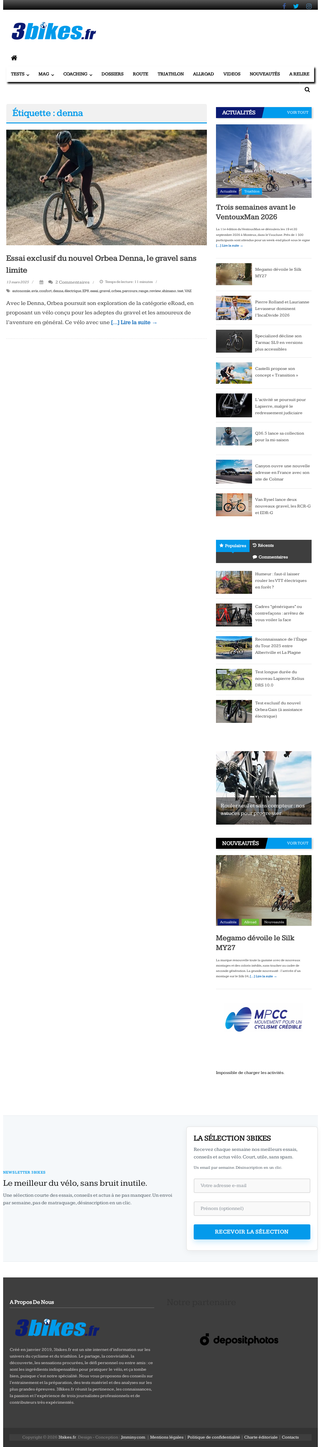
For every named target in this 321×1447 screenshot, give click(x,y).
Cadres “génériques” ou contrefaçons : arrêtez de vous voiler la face (279, 613)
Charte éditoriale (261, 1437)
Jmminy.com (133, 1437)
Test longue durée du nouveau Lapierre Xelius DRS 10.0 (279, 678)
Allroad (203, 74)
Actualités (228, 191)
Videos (232, 74)
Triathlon (171, 74)
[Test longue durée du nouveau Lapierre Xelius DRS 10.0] (234, 679)
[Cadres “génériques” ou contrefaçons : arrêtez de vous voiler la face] (234, 614)
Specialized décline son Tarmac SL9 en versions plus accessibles (279, 342)
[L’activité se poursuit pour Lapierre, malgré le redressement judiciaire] (234, 405)
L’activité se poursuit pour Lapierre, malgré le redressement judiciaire (280, 406)
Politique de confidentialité (213, 1437)
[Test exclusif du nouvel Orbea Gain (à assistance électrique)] (234, 711)
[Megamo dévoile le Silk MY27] (234, 274)
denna (58, 291)
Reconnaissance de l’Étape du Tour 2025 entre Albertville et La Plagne (281, 646)
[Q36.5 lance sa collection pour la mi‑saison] (234, 438)
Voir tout (297, 112)
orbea (116, 291)
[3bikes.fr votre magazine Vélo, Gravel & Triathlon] (14, 58)
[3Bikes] (57, 1326)
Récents (266, 545)
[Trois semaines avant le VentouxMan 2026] (264, 160)
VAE (188, 291)
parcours (129, 291)
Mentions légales (166, 1437)
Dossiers (113, 74)
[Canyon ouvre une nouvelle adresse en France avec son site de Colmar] (234, 471)
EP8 (85, 291)
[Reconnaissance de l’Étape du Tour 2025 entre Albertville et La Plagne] (234, 647)
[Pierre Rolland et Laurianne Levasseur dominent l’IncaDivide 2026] (234, 307)
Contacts (290, 1437)
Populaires (235, 545)
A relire (299, 74)
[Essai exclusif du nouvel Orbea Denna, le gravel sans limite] (106, 187)
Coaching (75, 74)
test (180, 291)
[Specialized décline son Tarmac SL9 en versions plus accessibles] (234, 340)
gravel (104, 291)
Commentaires (273, 557)
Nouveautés (265, 74)
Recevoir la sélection (252, 1231)
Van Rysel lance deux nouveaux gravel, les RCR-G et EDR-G (283, 506)
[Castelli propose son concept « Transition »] (234, 372)
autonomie (21, 291)
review (155, 291)
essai (94, 291)
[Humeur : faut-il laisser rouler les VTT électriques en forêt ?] (234, 582)
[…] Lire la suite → (134, 322)
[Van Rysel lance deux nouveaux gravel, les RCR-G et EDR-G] (234, 504)
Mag (44, 74)
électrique (73, 291)
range (143, 291)
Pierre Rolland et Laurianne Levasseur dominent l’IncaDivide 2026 (282, 309)
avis (34, 291)
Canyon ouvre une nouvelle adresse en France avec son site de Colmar (282, 472)
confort (45, 291)
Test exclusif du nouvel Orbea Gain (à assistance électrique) (279, 710)
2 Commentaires (72, 282)
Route (140, 74)
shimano (169, 291)
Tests (17, 74)
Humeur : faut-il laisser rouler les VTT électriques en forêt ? (281, 581)
